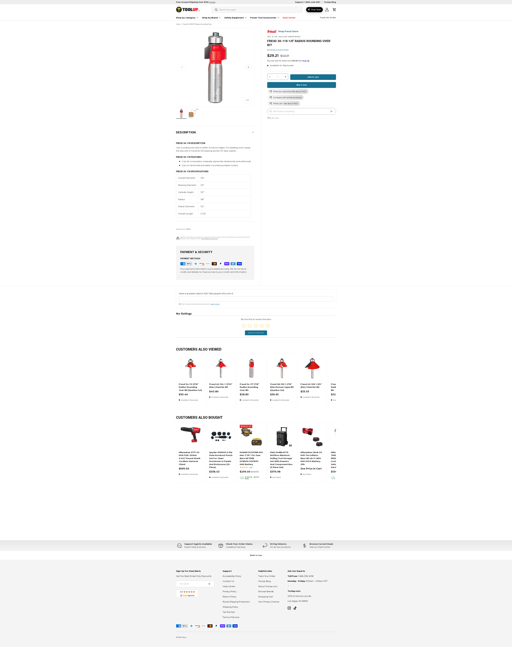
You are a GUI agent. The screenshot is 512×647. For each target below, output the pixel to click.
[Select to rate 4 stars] (262, 325)
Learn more (215, 304)
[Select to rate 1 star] (244, 325)
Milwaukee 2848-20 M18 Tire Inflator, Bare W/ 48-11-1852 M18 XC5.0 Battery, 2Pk (311, 458)
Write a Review (256, 333)
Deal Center (289, 17)
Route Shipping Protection (236, 601)
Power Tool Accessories (263, 17)
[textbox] (256, 298)
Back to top (256, 555)
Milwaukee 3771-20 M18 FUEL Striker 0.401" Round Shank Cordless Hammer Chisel (189, 458)
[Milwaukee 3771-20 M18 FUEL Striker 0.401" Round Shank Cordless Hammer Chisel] (190, 436)
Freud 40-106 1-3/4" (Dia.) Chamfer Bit (311, 385)
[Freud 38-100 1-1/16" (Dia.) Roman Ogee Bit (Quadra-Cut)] (282, 368)
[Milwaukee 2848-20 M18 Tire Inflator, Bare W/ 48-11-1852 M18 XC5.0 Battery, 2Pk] (312, 436)
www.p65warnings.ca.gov (209, 238)
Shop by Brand (210, 17)
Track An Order (328, 17)
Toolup (183, 637)
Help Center (229, 586)
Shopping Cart (265, 596)
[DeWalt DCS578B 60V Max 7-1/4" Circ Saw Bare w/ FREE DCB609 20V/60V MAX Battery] (251, 436)
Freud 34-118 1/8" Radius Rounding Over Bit (198, 24)
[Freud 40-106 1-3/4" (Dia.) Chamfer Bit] (312, 368)
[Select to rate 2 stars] (250, 325)
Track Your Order (266, 576)
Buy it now (302, 85)
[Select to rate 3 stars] (256, 325)
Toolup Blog (330, 2)
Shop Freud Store (288, 31)
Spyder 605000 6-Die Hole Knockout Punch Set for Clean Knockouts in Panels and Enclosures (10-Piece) (220, 460)
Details (212, 2)
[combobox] (257, 10)
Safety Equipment (234, 17)
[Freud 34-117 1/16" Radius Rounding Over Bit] (251, 368)
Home (178, 24)
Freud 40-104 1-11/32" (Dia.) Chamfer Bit (220, 385)
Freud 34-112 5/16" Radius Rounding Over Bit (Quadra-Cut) (190, 387)
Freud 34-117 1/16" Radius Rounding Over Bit (249, 387)
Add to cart (313, 77)
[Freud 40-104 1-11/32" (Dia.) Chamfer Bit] (221, 368)
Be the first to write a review (278, 50)
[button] (334, 10)
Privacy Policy (229, 591)
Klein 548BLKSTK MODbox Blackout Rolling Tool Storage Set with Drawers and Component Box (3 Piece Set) (281, 460)
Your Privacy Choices (268, 601)
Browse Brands (266, 591)
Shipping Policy (230, 607)
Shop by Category (185, 17)
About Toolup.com (267, 586)
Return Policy (229, 596)
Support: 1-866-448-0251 (307, 2)
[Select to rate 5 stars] (268, 325)
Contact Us (228, 581)
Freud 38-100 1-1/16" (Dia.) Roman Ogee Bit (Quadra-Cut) (282, 387)
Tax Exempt (229, 612)
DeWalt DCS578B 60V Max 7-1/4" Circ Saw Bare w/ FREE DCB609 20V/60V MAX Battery (251, 458)
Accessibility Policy (232, 576)
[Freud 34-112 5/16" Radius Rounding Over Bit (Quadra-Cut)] (190, 368)
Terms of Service (231, 617)
